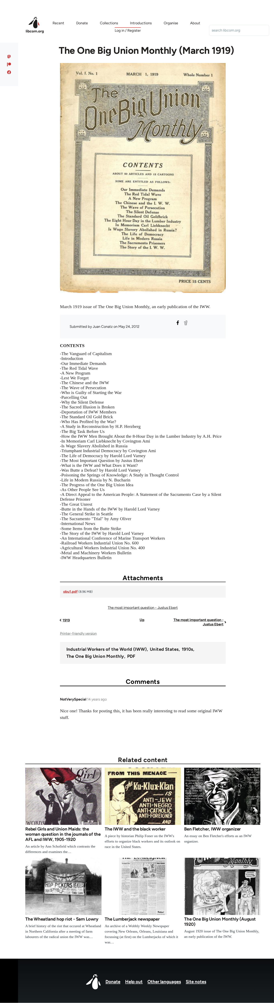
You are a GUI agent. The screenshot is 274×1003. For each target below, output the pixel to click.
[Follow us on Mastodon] (9, 56)
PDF (131, 656)
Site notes (196, 981)
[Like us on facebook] (9, 72)
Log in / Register (128, 30)
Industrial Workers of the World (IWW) (106, 649)
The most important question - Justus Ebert (143, 607)
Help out (134, 981)
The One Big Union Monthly (95, 656)
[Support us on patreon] (9, 64)
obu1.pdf (70, 591)
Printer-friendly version (78, 633)
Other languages (164, 981)
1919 (66, 620)
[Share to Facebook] (178, 323)
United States (164, 649)
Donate (113, 981)
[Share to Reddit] (186, 323)
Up (142, 620)
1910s (187, 649)
